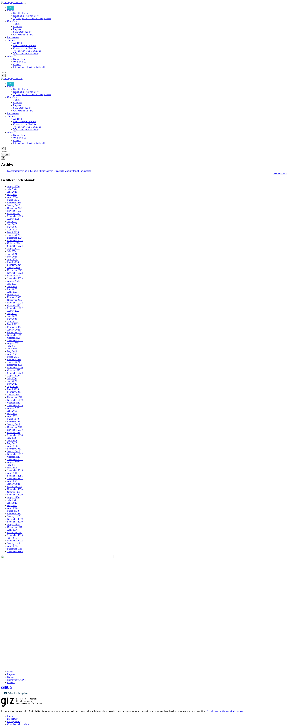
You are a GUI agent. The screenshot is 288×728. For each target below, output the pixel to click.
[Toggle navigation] (24, 3)
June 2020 (12, 381)
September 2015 (15, 470)
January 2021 (13, 362)
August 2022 (13, 310)
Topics (16, 24)
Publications (13, 37)
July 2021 (11, 346)
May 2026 (12, 194)
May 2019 (12, 413)
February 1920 (14, 513)
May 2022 (12, 319)
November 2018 (15, 429)
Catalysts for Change (23, 34)
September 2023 (15, 278)
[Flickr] (5, 687)
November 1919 (15, 519)
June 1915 (12, 538)
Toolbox (11, 40)
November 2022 (15, 302)
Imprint (10, 716)
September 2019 (15, 405)
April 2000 (12, 473)
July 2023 (11, 283)
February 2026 (14, 202)
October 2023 (13, 275)
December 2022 (14, 300)
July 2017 (11, 465)
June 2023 (12, 286)
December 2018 (14, 427)
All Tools (17, 42)
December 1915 (14, 532)
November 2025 (15, 210)
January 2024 (13, 267)
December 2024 (14, 237)
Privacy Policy (14, 721)
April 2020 (12, 386)
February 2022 (14, 327)
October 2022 (13, 305)
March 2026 (13, 200)
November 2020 (15, 367)
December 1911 (14, 548)
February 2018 (14, 448)
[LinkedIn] (8, 687)
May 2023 (12, 289)
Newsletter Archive (16, 679)
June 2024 (12, 254)
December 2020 (14, 365)
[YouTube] (2, 687)
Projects (17, 29)
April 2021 (12, 354)
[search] (3, 75)
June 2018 (12, 440)
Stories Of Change (22, 32)
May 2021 (12, 351)
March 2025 (13, 232)
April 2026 (12, 197)
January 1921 (13, 484)
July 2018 (11, 438)
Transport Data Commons (28, 51)
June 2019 (12, 411)
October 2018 (13, 432)
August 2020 (13, 375)
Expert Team (19, 59)
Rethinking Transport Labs (26, 15)
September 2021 (15, 340)
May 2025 (12, 227)
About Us (11, 56)
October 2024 (13, 243)
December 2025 (14, 208)
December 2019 (14, 397)
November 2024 (15, 240)
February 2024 (14, 264)
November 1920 (15, 489)
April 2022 (12, 321)
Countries (17, 26)
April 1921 (12, 481)
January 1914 (13, 543)
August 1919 (13, 524)
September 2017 (15, 459)
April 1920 (12, 508)
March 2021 (13, 356)
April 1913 (12, 546)
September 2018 (15, 435)
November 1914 (15, 540)
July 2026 (11, 189)
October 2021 (13, 338)
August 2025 (13, 219)
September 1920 (15, 494)
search (5, 155)
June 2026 (12, 191)
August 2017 (13, 462)
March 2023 (13, 294)
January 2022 (13, 329)
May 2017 (12, 467)
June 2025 (12, 224)
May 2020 (12, 383)
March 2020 (13, 389)
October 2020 (13, 370)
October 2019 (13, 402)
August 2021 (13, 343)
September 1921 (15, 478)
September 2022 (15, 308)
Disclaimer (12, 718)
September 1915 (15, 535)
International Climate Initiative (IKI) (30, 67)
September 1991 (15, 475)
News (11, 7)
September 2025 (15, 216)
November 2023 (15, 273)
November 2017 (15, 454)
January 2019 (13, 424)
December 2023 (14, 270)
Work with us (19, 61)
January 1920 (13, 516)
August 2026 (13, 186)
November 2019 (15, 400)
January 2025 (13, 235)
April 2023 (12, 292)
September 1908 (15, 551)
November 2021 (15, 335)
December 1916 (14, 527)
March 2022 (13, 324)
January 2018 (13, 451)
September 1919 (15, 521)
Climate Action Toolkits (24, 48)
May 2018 (12, 443)
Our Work (12, 21)
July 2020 (11, 378)
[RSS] (11, 687)
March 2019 (13, 419)
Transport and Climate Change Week (33, 18)
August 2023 (13, 281)
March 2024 (13, 262)
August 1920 (13, 497)
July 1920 (11, 500)
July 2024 (11, 251)
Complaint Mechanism (18, 724)
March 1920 (13, 511)
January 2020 (13, 394)
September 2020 (15, 373)
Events (10, 10)
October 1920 (13, 492)
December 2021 (14, 332)
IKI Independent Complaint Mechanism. (225, 711)
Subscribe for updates (18, 693)
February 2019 (14, 421)
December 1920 (14, 486)
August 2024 (13, 248)
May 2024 (12, 256)
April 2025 (12, 229)
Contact (17, 64)
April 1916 (12, 529)
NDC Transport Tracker (24, 45)
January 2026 (13, 205)
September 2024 (15, 246)
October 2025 (13, 213)
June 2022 (12, 316)
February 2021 (14, 359)
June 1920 (12, 502)
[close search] (3, 158)
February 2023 (14, 297)
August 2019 (13, 408)
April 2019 (12, 416)
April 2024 (12, 259)
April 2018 (12, 446)
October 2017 (13, 456)
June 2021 (12, 348)
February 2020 (14, 392)
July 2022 (11, 313)
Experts (10, 677)
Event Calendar (20, 13)
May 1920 (12, 505)
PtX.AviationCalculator (27, 53)
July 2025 (11, 221)
